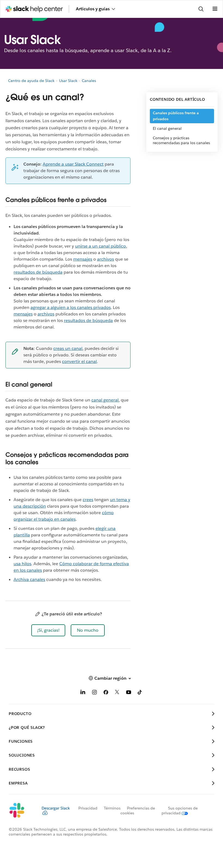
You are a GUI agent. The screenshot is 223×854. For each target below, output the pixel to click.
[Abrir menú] (214, 9)
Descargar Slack (56, 808)
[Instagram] (94, 693)
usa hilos (22, 564)
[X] (117, 693)
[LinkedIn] (82, 693)
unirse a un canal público (100, 246)
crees (88, 499)
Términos (112, 808)
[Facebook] (105, 693)
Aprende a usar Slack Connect (73, 164)
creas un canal (67, 348)
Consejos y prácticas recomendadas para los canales (181, 140)
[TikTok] (140, 693)
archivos (105, 259)
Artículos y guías (93, 9)
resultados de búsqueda (38, 272)
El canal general (167, 128)
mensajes (82, 259)
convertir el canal (79, 361)
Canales (89, 80)
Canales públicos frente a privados (176, 115)
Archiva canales (29, 579)
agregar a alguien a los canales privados (70, 307)
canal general (105, 400)
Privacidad (87, 808)
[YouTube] (128, 693)
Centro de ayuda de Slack (31, 80)
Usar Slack (68, 80)
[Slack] (21, 810)
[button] (48, 630)
